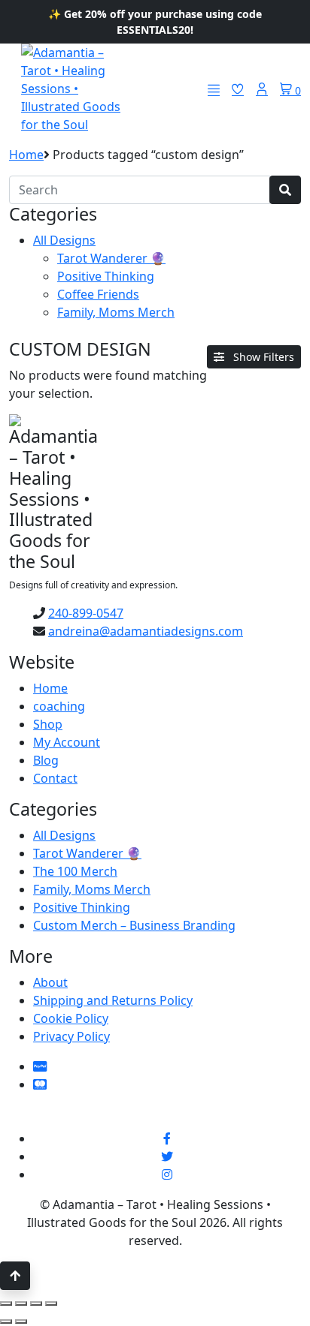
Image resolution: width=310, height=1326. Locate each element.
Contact (55, 778)
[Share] (36, 1303)
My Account (66, 742)
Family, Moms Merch (116, 312)
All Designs (64, 240)
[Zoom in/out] (6, 1303)
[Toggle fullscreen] (21, 1303)
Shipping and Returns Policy (113, 1000)
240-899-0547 (85, 613)
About (50, 982)
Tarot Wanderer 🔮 (111, 258)
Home (26, 154)
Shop (47, 724)
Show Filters (262, 357)
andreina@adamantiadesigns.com (145, 631)
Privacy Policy (71, 1036)
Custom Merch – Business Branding (134, 925)
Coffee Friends (98, 294)
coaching (59, 706)
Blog (46, 760)
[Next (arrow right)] (21, 1321)
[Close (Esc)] (51, 1303)
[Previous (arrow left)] (6, 1321)
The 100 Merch (75, 871)
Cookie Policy (70, 1018)
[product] (285, 190)
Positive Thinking (105, 276)
